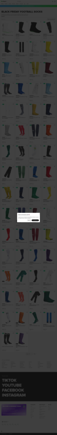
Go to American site (35, 220)
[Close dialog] (39, 214)
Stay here (29, 220)
